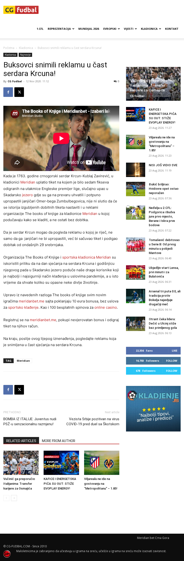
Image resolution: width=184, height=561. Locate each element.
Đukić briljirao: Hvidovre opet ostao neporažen (163, 189)
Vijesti (128, 28)
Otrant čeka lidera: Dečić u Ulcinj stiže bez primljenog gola (163, 323)
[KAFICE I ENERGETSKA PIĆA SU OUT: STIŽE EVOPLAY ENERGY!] (61, 463)
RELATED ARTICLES (21, 441)
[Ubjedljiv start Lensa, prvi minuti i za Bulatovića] (135, 272)
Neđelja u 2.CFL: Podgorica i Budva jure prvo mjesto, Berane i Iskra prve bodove (162, 216)
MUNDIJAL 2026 (88, 28)
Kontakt (171, 28)
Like (174, 350)
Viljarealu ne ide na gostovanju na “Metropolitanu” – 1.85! (100, 483)
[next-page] (14, 498)
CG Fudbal (15, 81)
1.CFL (40, 28)
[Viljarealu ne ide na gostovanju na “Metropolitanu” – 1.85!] (101, 463)
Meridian (23, 360)
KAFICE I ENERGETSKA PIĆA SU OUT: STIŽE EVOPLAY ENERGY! (60, 483)
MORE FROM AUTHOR (58, 441)
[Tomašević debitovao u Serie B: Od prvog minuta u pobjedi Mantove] (135, 244)
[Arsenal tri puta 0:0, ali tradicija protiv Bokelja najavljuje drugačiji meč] (135, 296)
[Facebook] (8, 92)
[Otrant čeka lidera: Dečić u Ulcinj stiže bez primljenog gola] (135, 324)
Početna (8, 48)
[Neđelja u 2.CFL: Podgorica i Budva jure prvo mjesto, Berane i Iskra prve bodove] (135, 212)
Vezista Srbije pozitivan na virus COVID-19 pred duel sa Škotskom (92, 421)
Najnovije (25, 54)
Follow (171, 360)
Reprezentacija (59, 28)
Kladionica (149, 28)
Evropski (109, 28)
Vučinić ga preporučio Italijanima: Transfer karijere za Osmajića (19, 483)
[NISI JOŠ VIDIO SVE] (135, 170)
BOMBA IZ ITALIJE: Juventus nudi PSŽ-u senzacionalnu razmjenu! (29, 421)
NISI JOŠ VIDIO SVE (163, 165)
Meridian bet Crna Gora (153, 538)
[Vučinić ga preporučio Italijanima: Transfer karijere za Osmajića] (21, 463)
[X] (19, 92)
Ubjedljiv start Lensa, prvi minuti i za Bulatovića (164, 272)
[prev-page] (6, 498)
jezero (27, 195)
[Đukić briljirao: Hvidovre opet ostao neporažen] (135, 189)
